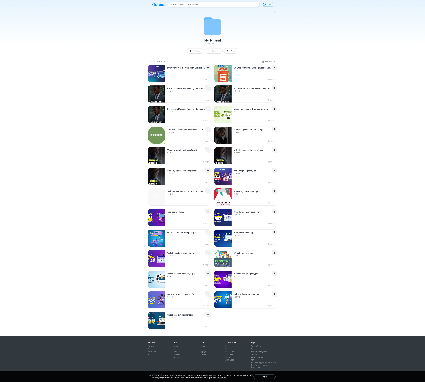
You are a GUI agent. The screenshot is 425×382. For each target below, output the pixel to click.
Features (177, 354)
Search (150, 349)
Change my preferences (219, 378)
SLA (252, 360)
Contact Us (177, 357)
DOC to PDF (229, 346)
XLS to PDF (229, 354)
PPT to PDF (229, 357)
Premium (151, 346)
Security (254, 354)
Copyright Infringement (259, 352)
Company (203, 346)
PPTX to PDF (229, 349)
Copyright (203, 352)
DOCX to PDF (229, 352)
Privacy (253, 349)
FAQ (175, 349)
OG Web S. (213, 44)
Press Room (152, 352)
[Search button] (256, 4)
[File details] (156, 73)
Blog (149, 354)
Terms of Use (256, 346)
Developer (203, 354)
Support (176, 346)
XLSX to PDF (229, 360)
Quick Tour (177, 352)
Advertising (204, 349)
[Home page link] (158, 4)
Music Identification (258, 357)
